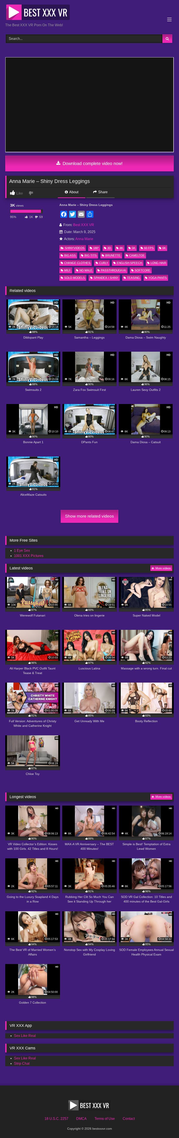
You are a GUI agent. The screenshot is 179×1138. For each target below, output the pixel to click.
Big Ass (70, 255)
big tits (90, 255)
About (73, 192)
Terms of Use (105, 1118)
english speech (129, 263)
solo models (74, 277)
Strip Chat (21, 1063)
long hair (158, 263)
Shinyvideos (74, 248)
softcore (142, 270)
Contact (129, 1118)
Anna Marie (84, 239)
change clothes (77, 263)
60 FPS (149, 248)
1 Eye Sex (22, 550)
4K (121, 248)
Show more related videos (89, 516)
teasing (133, 277)
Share (102, 192)
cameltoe (137, 255)
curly (103, 263)
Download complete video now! (92, 163)
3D (109, 248)
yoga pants (157, 277)
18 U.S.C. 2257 (56, 1118)
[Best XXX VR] (89, 13)
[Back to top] (165, 1125)
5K (133, 248)
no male (85, 270)
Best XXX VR (83, 225)
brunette (112, 255)
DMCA (81, 1118)
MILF (67, 270)
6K (164, 248)
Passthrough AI (113, 270)
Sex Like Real (25, 1036)
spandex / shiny (106, 277)
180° (96, 248)
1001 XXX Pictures (28, 556)
